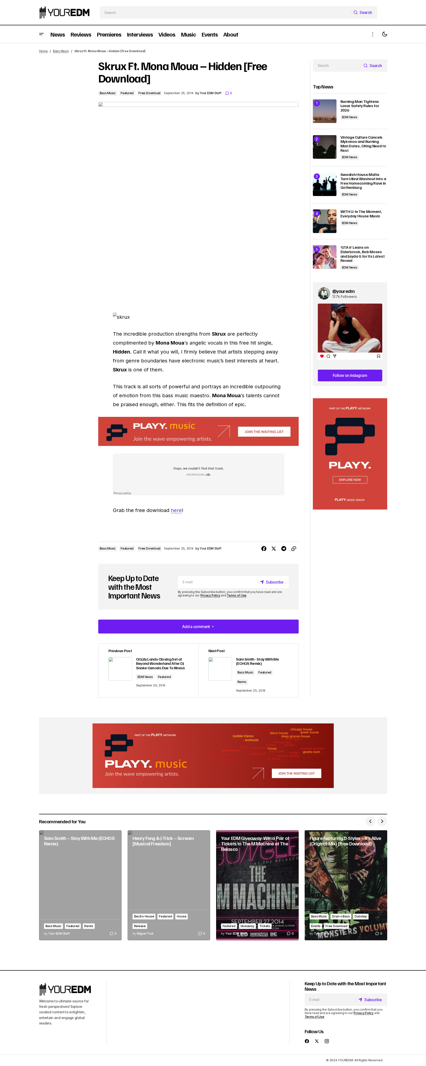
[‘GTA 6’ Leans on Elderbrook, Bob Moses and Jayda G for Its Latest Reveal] (324, 257)
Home (43, 51)
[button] (41, 34)
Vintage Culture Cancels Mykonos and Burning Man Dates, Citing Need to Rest (363, 144)
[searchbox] (225, 12)
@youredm (343, 291)
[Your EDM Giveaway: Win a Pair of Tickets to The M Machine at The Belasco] (257, 885)
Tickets (264, 926)
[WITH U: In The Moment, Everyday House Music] (324, 221)
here (176, 510)
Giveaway (247, 926)
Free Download (149, 93)
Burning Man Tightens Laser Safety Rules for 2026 (359, 106)
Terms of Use (236, 595)
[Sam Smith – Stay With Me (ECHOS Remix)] (80, 885)
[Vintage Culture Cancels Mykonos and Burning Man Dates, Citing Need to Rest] (324, 147)
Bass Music (61, 51)
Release (140, 926)
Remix (241, 682)
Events (316, 926)
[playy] (198, 431)
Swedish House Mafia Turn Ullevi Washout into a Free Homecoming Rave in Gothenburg (363, 181)
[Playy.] (213, 755)
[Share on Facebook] (264, 549)
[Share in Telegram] (284, 549)
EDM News (145, 677)
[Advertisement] (350, 454)
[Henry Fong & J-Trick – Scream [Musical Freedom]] (169, 885)
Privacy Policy (210, 595)
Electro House (144, 916)
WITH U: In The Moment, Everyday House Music (361, 213)
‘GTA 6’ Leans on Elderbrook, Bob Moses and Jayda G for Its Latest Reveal (362, 254)
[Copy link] (294, 549)
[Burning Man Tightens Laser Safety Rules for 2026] (324, 111)
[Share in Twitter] (274, 549)
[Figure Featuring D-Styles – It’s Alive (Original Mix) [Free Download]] (346, 885)
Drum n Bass (341, 916)
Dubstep (361, 916)
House (181, 916)
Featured (127, 93)
